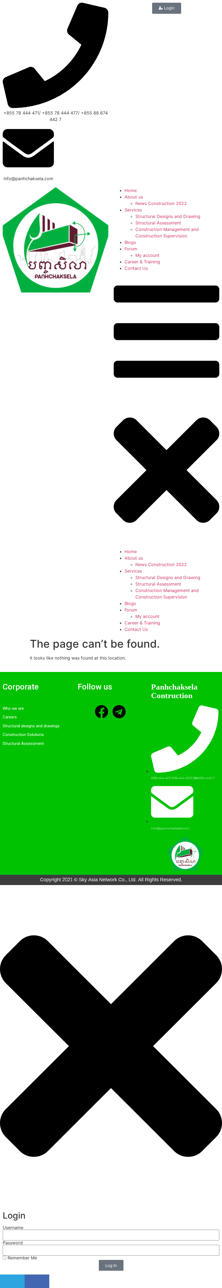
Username (13, 1227)
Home (131, 190)
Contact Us (136, 268)
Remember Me (21, 1258)
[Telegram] (119, 711)
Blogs (130, 242)
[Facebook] (101, 711)
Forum (131, 248)
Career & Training (142, 261)
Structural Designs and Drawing (167, 216)
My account (147, 255)
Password (13, 1242)
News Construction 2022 (161, 203)
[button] (166, 409)
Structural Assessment (158, 223)
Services (133, 210)
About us (134, 197)
